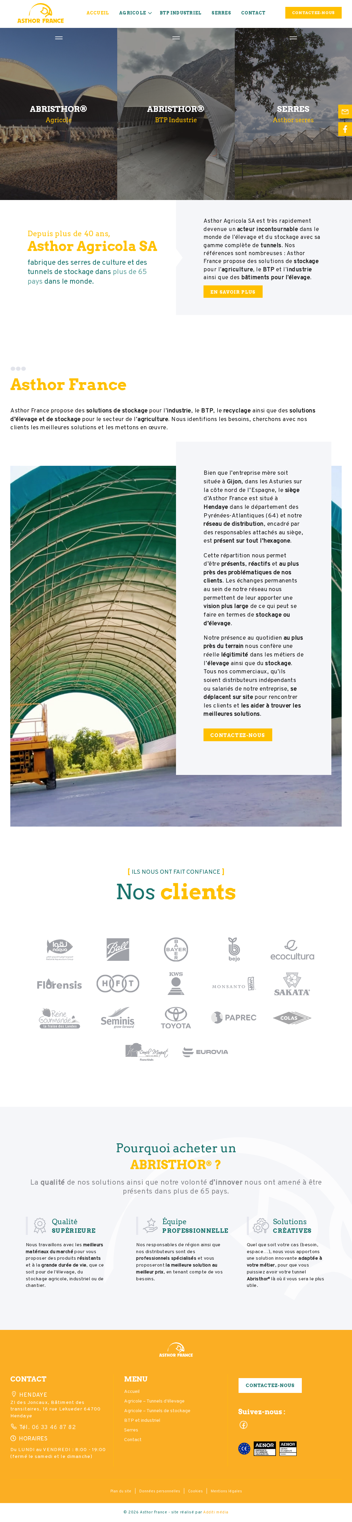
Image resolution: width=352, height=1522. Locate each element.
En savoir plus (233, 292)
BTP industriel (180, 13)
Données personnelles (159, 1491)
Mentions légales (226, 1491)
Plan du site (120, 1491)
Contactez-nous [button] (270, 1385)
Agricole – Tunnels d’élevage (154, 1401)
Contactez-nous (237, 735)
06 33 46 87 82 (53, 1427)
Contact (253, 13)
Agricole (132, 13)
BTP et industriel (142, 1421)
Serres (221, 13)
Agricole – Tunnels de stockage (157, 1411)
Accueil (98, 13)
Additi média (216, 1512)
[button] (176, 1353)
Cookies (195, 1491)
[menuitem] (97, 14)
